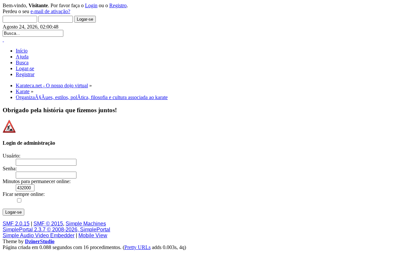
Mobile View (92, 235)
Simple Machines (86, 223)
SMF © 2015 (48, 223)
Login (91, 5)
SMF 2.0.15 (16, 223)
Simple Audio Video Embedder (38, 235)
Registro (118, 5)
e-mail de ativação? (50, 11)
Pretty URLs (137, 247)
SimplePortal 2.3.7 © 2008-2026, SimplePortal (56, 229)
